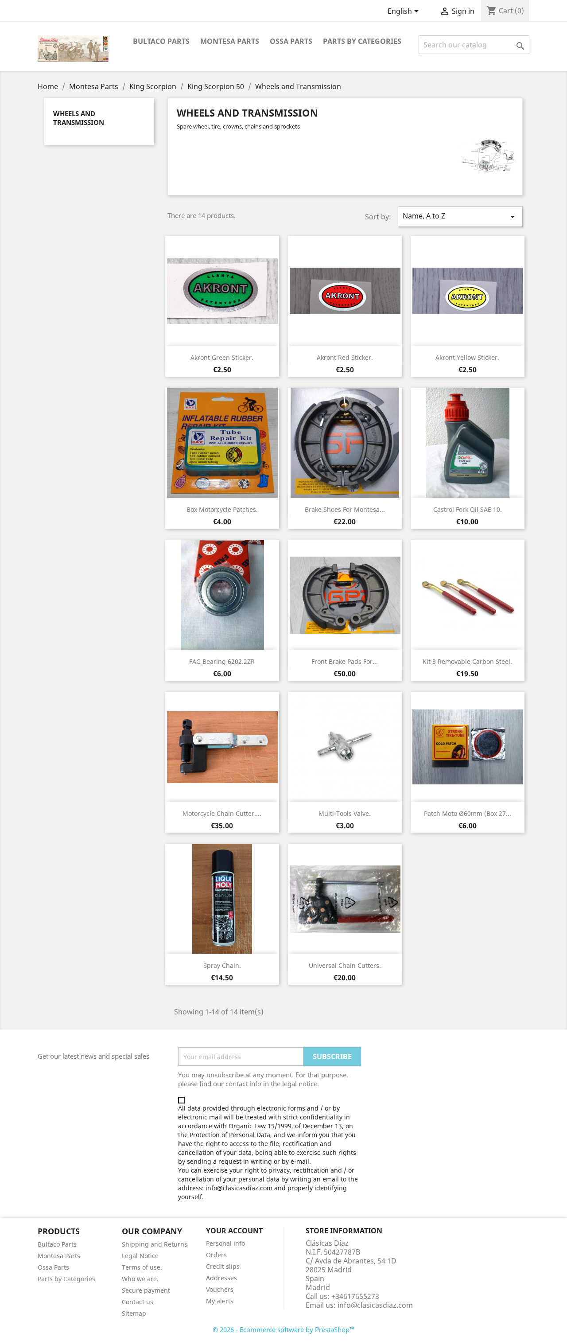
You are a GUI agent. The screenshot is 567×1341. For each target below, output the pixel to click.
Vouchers (219, 1289)
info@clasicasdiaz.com (375, 1305)
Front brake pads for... (344, 661)
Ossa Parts (291, 41)
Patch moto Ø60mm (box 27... (467, 813)
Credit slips (223, 1266)
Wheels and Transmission (78, 118)
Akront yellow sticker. (467, 357)
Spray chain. (222, 965)
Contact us (137, 1302)
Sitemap (134, 1313)
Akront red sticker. (345, 357)
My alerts (219, 1301)
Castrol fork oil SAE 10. (467, 509)
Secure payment (146, 1290)
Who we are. (140, 1279)
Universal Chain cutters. (345, 965)
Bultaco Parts (161, 41)
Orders (216, 1255)
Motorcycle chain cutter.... (222, 813)
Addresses (221, 1278)
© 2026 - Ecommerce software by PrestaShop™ (284, 1329)
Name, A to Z (460, 216)
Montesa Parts (229, 41)
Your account (234, 1231)
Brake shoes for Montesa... (345, 509)
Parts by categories (362, 41)
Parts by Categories (66, 1279)
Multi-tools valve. (344, 813)
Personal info (225, 1243)
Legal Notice (140, 1255)
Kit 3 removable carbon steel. (467, 661)
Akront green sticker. (221, 357)
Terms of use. (142, 1267)
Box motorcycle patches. (222, 509)
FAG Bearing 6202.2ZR (222, 661)
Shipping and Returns (154, 1244)
